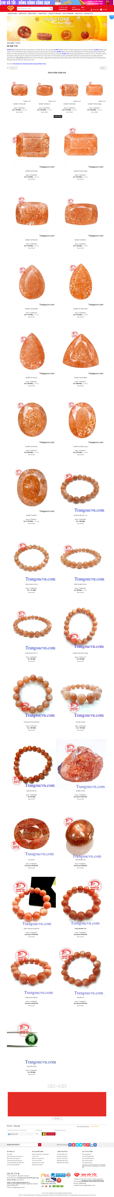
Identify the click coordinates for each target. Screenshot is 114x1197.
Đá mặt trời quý (80, 722)
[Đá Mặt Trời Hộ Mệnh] (80, 351)
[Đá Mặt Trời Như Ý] (31, 489)
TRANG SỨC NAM (12, 13)
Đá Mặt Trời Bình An (44, 104)
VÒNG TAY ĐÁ (78, 13)
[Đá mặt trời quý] (80, 695)
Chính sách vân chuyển (38, 1162)
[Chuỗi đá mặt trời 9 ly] (31, 557)
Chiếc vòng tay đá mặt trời (31, 928)
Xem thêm (58, 116)
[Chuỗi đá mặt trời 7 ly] (31, 626)
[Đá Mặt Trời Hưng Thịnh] (80, 282)
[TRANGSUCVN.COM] (10, 10)
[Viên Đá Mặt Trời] (80, 833)
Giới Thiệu (9, 1154)
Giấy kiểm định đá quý (63, 1162)
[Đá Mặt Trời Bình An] (44, 78)
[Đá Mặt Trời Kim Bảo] (69, 78)
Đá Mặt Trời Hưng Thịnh (80, 309)
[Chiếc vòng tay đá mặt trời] (31, 902)
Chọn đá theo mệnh (87, 1160)
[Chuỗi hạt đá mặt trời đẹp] (80, 626)
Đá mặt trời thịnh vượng (80, 446)
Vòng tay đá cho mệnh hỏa (31, 722)
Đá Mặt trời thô (80, 791)
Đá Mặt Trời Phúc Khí (19, 104)
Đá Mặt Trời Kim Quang (94, 104)
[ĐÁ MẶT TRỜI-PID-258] (57, 28)
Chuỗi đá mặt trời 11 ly (80, 515)
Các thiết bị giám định (88, 1156)
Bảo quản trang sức (62, 1156)
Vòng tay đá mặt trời (31, 997)
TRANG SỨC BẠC (42, 13)
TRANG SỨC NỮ (22, 13)
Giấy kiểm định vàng (62, 1160)
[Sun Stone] (31, 833)
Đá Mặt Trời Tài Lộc (31, 377)
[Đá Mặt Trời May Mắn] (31, 282)
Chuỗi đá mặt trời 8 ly (80, 584)
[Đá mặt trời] (80, 971)
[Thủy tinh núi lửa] (31, 1040)
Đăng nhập (96, 9)
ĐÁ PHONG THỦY (88, 13)
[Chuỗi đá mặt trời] (31, 764)
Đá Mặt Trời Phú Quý (31, 446)
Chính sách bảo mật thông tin (15, 1156)
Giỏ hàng (104, 9)
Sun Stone (31, 860)
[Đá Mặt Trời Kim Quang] (94, 78)
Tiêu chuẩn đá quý (87, 1162)
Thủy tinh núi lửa (31, 1066)
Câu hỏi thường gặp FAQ (13, 1164)
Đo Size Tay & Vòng (62, 1158)
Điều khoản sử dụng (37, 1164)
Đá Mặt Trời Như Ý (31, 515)
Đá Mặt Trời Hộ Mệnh (80, 377)
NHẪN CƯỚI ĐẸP (32, 13)
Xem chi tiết (19, 112)
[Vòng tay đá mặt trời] (31, 971)
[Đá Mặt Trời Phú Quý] (31, 420)
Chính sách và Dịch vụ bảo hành (40, 1154)
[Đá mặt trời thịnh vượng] (80, 420)
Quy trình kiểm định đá (88, 1158)
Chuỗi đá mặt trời (31, 791)
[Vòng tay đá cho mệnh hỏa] (31, 695)
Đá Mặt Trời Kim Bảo (70, 104)
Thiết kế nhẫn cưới (62, 1154)
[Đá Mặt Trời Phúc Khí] (19, 78)
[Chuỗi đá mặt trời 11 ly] (80, 489)
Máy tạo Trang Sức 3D (38, 1158)
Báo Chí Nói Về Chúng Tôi (13, 1158)
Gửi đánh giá (50, 1134)
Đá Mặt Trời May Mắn (31, 309)
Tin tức (83, 9)
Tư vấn (111, 16)
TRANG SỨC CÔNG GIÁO (54, 13)
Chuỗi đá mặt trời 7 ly (31, 653)
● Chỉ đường (20, 1180)
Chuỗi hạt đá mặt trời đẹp (80, 653)
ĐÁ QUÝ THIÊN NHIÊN (68, 13)
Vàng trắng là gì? (86, 1154)
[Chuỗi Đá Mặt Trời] (80, 902)
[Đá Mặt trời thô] (80, 764)
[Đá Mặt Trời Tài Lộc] (31, 351)
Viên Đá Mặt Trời (80, 860)
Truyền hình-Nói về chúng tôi (14, 1160)
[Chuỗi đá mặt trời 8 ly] (80, 557)
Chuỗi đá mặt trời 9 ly (31, 584)
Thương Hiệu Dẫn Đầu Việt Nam (15, 1162)
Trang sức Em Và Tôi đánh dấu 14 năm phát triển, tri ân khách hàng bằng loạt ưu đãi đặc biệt (93, 1166)
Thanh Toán (35, 1156)
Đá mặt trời (80, 997)
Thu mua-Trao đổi (37, 1160)
